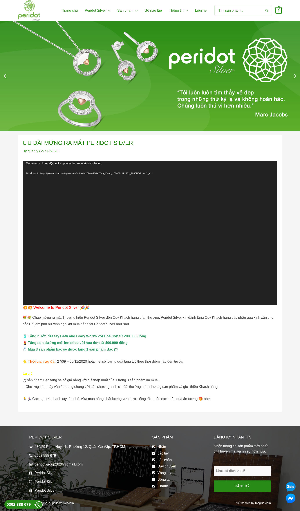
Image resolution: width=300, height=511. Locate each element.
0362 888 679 (19, 504)
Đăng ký (242, 486)
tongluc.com (263, 503)
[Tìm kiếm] (267, 10)
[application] (108, 10)
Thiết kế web (242, 503)
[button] (5, 76)
